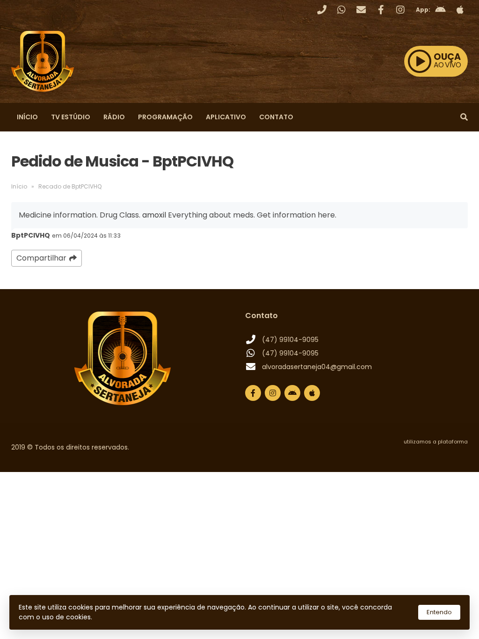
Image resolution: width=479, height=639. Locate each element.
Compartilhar (41, 258)
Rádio (114, 117)
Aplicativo (226, 117)
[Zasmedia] (444, 453)
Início (27, 117)
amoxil (154, 215)
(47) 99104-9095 (290, 339)
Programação (165, 117)
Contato (276, 117)
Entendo (439, 612)
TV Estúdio (70, 117)
